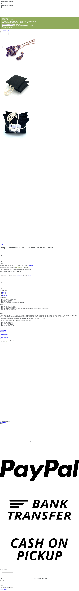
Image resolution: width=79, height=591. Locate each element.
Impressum (2, 338)
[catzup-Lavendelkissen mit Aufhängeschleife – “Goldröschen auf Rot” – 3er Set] (5, 255)
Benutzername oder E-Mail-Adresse (7, 583)
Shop (1, 328)
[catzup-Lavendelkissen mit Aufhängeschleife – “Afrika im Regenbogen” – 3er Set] (5, 261)
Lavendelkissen (5, 244)
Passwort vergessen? (4, 589)
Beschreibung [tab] (4, 295)
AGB (1, 336)
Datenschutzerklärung (4, 337)
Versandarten (3, 330)
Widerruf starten (3, 333)
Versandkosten (30, 265)
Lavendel (29, 275)
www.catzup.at (3, 422)
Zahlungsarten (3, 331)
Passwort (2, 585)
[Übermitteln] (2, 26)
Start (1, 244)
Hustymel (4, 292)
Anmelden (11, 587)
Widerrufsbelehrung (4, 334)
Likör (3, 293)
